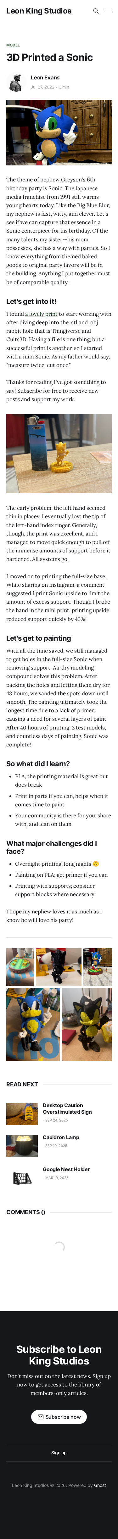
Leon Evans (45, 77)
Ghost (100, 1485)
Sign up (59, 1452)
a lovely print (41, 313)
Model (13, 45)
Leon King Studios (38, 11)
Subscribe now (63, 1417)
